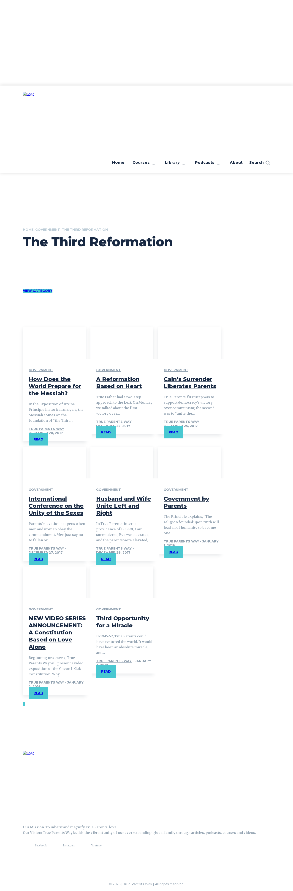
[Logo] (46, 783)
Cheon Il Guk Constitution (52, 263)
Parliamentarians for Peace (53, 267)
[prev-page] (23, 704)
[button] (259, 162)
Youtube (96, 845)
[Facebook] (26, 845)
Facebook (41, 845)
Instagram (69, 845)
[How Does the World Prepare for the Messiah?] (54, 343)
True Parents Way (46, 429)
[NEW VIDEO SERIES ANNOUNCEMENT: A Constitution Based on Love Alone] (54, 582)
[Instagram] (54, 845)
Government (47, 230)
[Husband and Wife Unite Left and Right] (121, 462)
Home (28, 230)
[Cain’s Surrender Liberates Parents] (189, 343)
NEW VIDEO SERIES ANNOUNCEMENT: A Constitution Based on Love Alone (57, 632)
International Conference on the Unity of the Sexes (56, 505)
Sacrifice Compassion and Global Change (62, 272)
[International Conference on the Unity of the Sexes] (54, 462)
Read (38, 439)
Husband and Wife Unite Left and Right (123, 505)
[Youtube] (82, 845)
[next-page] (24, 704)
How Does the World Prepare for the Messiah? (55, 386)
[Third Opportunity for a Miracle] (121, 582)
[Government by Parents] (189, 462)
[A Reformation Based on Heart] (121, 343)
